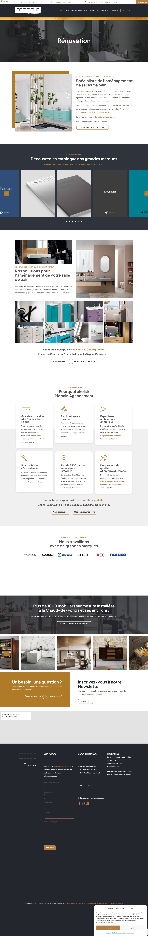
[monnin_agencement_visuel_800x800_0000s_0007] (29, 321)
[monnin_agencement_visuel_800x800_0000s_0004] (118, 321)
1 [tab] (41, 133)
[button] (144, 908)
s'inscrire (85, 701)
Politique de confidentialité (74, 903)
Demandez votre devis (85, 361)
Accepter (108, 928)
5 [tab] (78, 221)
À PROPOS (104, 10)
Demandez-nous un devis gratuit (74, 624)
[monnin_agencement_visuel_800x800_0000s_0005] (88, 321)
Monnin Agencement (94, 694)
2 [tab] (45, 133)
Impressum (119, 903)
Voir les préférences (133, 928)
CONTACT (128, 10)
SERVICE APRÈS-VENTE (79, 10)
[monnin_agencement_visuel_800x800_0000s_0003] (29, 342)
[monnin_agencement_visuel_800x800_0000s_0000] (118, 342)
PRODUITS (63, 10)
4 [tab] (75, 221)
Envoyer (50, 848)
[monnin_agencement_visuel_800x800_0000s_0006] (59, 321)
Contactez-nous (35, 697)
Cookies (108, 933)
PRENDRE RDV (142, 2)
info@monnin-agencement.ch (64, 2)
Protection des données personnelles (123, 933)
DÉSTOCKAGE (93, 10)
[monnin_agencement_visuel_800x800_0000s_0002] (59, 342)
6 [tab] (81, 221)
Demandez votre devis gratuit (94, 127)
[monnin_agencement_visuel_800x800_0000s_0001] (88, 342)
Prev (6, 193)
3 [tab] (72, 221)
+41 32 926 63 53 (29, 2)
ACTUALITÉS (114, 10)
